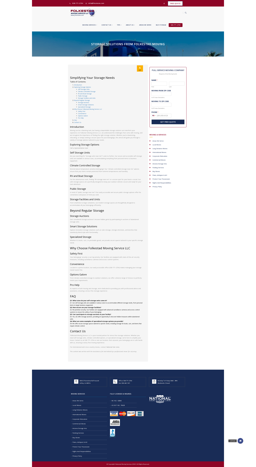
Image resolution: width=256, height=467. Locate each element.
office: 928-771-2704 (125, 381)
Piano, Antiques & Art (159, 175)
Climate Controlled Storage (87, 91)
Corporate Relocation (159, 156)
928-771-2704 (77, 3)
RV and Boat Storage (85, 94)
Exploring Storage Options (82, 87)
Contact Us (107, 25)
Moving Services (89, 25)
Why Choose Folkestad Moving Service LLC (88, 109)
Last (170, 87)
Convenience (82, 113)
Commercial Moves (159, 160)
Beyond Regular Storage (82, 100)
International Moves (159, 152)
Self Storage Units (84, 89)
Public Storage (82, 96)
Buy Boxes (156, 171)
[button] (240, 441)
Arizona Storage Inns (159, 164)
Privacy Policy (157, 187)
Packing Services (158, 168)
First (153, 87)
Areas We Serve (145, 25)
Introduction (78, 85)
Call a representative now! (79, 148)
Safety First (81, 111)
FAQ (75, 120)
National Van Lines (112, 347)
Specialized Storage (84, 107)
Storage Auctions (83, 102)
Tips (119, 25)
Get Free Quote (168, 122)
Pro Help (81, 118)
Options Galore (83, 116)
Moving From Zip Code (161, 91)
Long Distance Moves (159, 148)
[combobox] (154, 115)
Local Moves (156, 145)
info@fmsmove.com (96, 3)
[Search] (184, 13)
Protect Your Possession (161, 179)
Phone (155, 112)
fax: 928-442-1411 (124, 383)
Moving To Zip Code (160, 101)
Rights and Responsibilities (161, 183)
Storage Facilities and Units (87, 98)
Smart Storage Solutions (86, 105)
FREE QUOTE (175, 3)
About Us (130, 25)
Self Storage (161, 25)
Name (155, 80)
